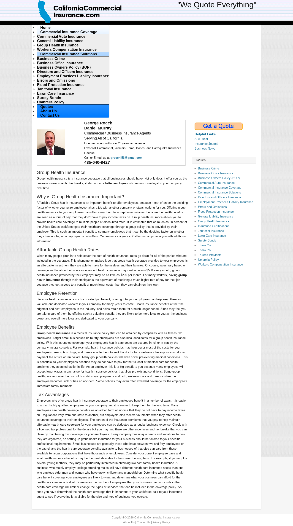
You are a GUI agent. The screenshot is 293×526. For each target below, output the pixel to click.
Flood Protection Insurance (216, 211)
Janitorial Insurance (211, 231)
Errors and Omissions (212, 207)
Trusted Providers (210, 255)
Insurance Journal (206, 143)
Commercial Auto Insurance (216, 183)
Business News (205, 148)
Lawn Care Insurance (212, 235)
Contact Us (143, 522)
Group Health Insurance (213, 221)
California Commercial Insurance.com (94, 11)
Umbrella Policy (208, 259)
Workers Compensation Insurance (220, 264)
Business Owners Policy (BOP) (219, 178)
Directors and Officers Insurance (219, 197)
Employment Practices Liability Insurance (225, 202)
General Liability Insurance (215, 216)
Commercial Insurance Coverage (219, 187)
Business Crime (208, 168)
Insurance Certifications (213, 226)
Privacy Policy (161, 522)
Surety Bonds (207, 240)
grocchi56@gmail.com (127, 157)
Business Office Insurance (215, 173)
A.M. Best (201, 139)
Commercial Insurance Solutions (219, 192)
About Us (129, 522)
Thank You (205, 245)
